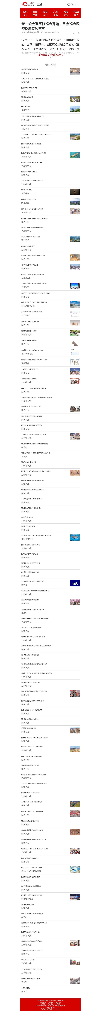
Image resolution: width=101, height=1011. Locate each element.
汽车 (25, 15)
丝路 (40, 4)
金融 (55, 15)
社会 (45, 11)
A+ (74, 33)
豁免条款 (43, 1004)
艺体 (66, 15)
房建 (35, 15)
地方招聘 (50, 1004)
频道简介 (51, 1002)
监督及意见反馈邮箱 (60, 1005)
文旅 (55, 11)
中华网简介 (43, 1002)
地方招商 (58, 1002)
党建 (35, 11)
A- (79, 33)
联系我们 (58, 1004)
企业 (45, 15)
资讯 (25, 11)
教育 (66, 11)
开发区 (76, 11)
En (72, 4)
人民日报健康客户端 (30, 32)
